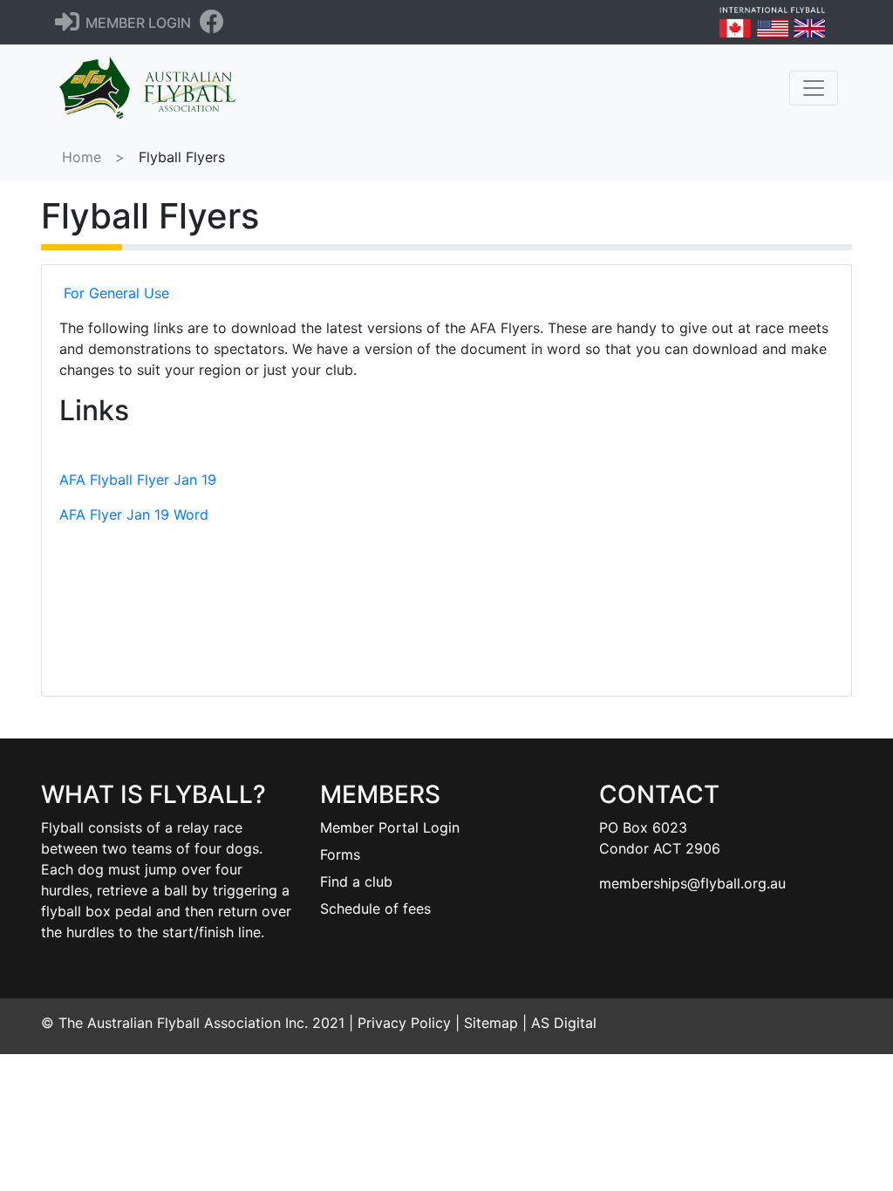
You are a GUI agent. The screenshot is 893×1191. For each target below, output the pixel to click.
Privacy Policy (404, 1022)
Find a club (356, 881)
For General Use (116, 293)
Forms (340, 854)
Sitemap (491, 1022)
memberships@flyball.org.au (692, 883)
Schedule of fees (375, 908)
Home (81, 157)
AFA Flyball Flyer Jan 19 (137, 479)
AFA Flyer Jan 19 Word (133, 514)
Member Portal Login (390, 827)
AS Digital (563, 1022)
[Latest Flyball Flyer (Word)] (447, 619)
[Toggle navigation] (813, 88)
